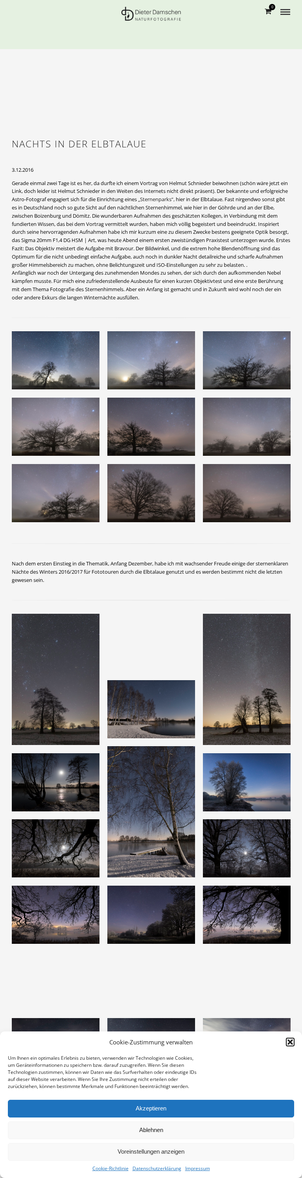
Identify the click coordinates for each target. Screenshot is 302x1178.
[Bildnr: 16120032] (59, 431)
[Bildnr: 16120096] (155, 985)
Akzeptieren (151, 1108)
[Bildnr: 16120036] (250, 497)
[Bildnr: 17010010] (155, 647)
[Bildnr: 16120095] (250, 985)
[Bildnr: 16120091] (59, 852)
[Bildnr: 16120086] (250, 852)
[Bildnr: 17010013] (250, 683)
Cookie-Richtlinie (110, 1168)
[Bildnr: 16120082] (250, 786)
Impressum (197, 1168)
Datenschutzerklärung (157, 1168)
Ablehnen (151, 1130)
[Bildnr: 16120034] (155, 497)
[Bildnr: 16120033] (250, 431)
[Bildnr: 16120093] (59, 985)
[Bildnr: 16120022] (155, 364)
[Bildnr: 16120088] (250, 919)
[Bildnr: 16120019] (59, 364)
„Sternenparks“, (157, 199)
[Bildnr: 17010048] (155, 816)
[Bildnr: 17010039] (59, 786)
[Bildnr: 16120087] (155, 919)
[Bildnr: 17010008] (59, 683)
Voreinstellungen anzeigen (151, 1151)
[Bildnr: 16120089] (59, 919)
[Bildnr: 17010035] (155, 713)
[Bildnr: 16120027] (59, 497)
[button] (290, 1042)
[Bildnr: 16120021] (155, 431)
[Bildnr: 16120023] (250, 364)
